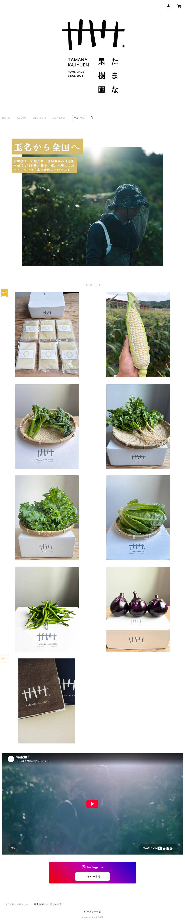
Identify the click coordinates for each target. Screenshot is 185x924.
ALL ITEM (39, 117)
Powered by (89, 917)
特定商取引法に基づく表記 (48, 904)
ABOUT (22, 117)
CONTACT (59, 117)
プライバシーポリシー (16, 904)
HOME (6, 117)
